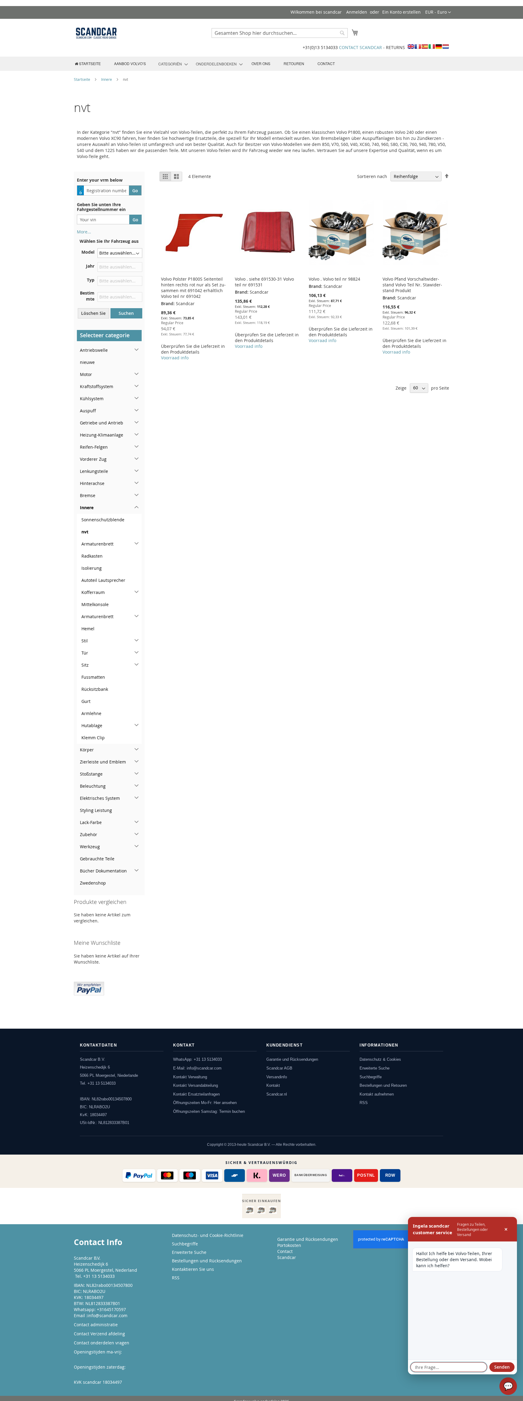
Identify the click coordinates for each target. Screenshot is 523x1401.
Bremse (87, 495)
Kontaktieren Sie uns (193, 1269)
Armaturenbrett (97, 544)
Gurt (85, 701)
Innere (107, 79)
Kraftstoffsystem (96, 386)
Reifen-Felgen (94, 447)
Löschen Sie (93, 313)
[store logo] (96, 33)
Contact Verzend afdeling (99, 1334)
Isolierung (91, 568)
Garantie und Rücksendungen (292, 1059)
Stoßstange (91, 774)
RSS (364, 1102)
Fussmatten (93, 677)
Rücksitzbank (94, 689)
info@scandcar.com (107, 1315)
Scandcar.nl (276, 1094)
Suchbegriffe (371, 1077)
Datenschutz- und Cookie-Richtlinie (207, 1235)
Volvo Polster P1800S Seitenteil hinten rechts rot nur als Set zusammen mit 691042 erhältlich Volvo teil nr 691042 (193, 287)
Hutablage (91, 725)
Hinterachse (92, 483)
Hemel (87, 628)
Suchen (126, 313)
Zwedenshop (93, 883)
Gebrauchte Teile (97, 859)
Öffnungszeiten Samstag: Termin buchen (209, 1111)
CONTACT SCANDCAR (360, 47)
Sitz (85, 665)
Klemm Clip (93, 737)
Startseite (82, 79)
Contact (285, 1251)
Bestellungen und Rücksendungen (207, 1261)
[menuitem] (87, 64)
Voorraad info (175, 358)
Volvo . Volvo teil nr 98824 (334, 279)
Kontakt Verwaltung (190, 1077)
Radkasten (92, 556)
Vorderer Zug (93, 459)
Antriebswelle (94, 350)
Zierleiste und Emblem (103, 762)
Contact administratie (96, 1324)
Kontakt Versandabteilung (195, 1085)
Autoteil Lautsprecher (103, 580)
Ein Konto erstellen (401, 12)
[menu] (261, 64)
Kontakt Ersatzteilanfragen (196, 1094)
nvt (84, 532)
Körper (87, 750)
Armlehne (91, 713)
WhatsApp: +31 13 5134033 (197, 1059)
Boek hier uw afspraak (96, 1373)
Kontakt (273, 1085)
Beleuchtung (93, 786)
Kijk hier (82, 1358)
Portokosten (289, 1245)
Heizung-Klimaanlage (101, 435)
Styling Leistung (96, 810)
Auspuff (88, 411)
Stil (84, 641)
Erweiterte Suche (375, 1068)
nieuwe (87, 362)
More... (84, 232)
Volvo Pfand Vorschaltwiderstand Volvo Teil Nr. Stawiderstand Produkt (412, 284)
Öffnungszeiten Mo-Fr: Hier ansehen (205, 1102)
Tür (84, 653)
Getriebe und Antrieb (101, 423)
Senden (502, 1367)
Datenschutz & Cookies (380, 1059)
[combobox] (280, 33)
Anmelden (356, 12)
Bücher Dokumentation (103, 871)
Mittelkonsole (95, 604)
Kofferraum (93, 592)
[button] (438, 12)
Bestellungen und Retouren (383, 1085)
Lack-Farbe (91, 822)
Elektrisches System (100, 798)
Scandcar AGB (279, 1068)
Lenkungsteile (94, 471)
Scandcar (286, 1257)
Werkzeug (90, 846)
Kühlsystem (92, 398)
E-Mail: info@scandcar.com (197, 1068)
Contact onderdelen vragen (101, 1343)
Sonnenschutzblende (102, 519)
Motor (86, 374)
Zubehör (88, 834)
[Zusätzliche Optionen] (89, 987)
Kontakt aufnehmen (377, 1094)
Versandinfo (276, 1077)
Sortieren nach (372, 176)
